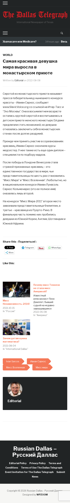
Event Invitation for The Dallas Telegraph (29, 472)
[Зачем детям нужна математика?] (16, 327)
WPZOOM (42, 494)
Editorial (18, 80)
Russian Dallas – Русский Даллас (35, 451)
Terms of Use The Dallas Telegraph (41, 467)
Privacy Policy (37, 463)
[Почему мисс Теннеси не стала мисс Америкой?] (48, 299)
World (8, 55)
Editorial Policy (18, 463)
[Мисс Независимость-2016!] (16, 289)
